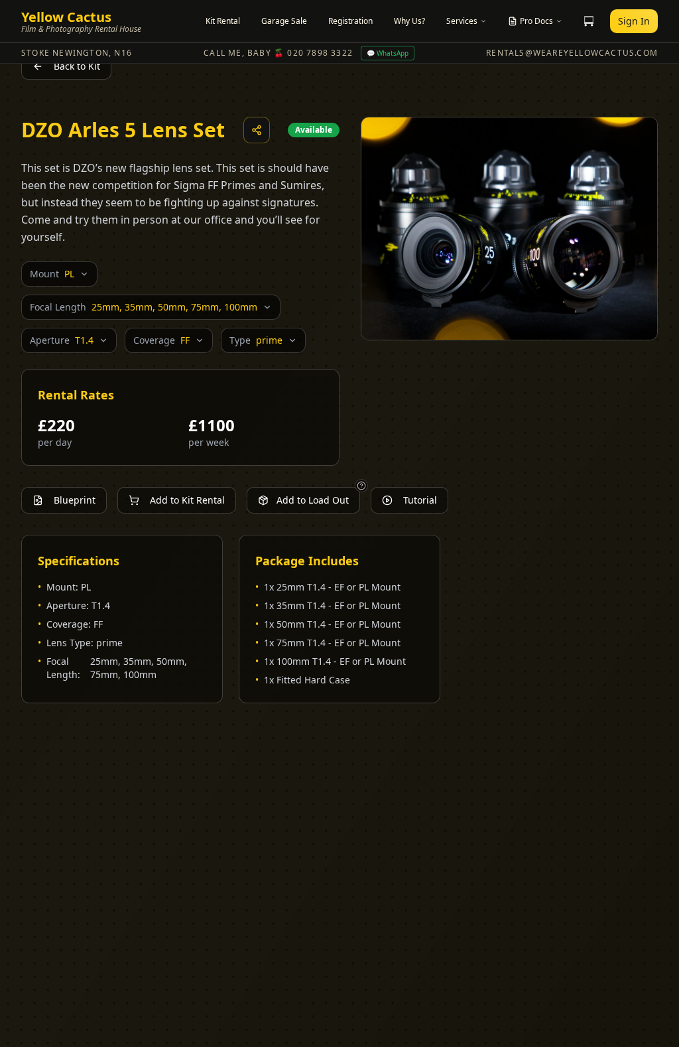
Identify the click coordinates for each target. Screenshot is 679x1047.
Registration (350, 21)
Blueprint (74, 500)
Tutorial (420, 500)
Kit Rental (223, 21)
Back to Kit (77, 66)
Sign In (634, 21)
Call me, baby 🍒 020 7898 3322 (278, 53)
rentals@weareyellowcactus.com (572, 53)
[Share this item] (256, 130)
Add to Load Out (313, 500)
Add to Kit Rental (187, 500)
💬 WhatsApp (387, 53)
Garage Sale (284, 21)
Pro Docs (536, 21)
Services (461, 21)
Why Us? (409, 21)
